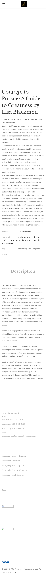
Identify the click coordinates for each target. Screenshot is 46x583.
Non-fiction (32, 237)
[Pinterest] (32, 254)
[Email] (37, 254)
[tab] (23, 271)
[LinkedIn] (28, 254)
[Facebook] (18, 254)
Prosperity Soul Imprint (19, 240)
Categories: (7, 237)
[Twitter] (23, 254)
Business (22, 237)
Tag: (4, 249)
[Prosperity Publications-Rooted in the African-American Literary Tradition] (24, 4)
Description (23, 271)
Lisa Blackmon (24, 232)
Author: (5, 232)
